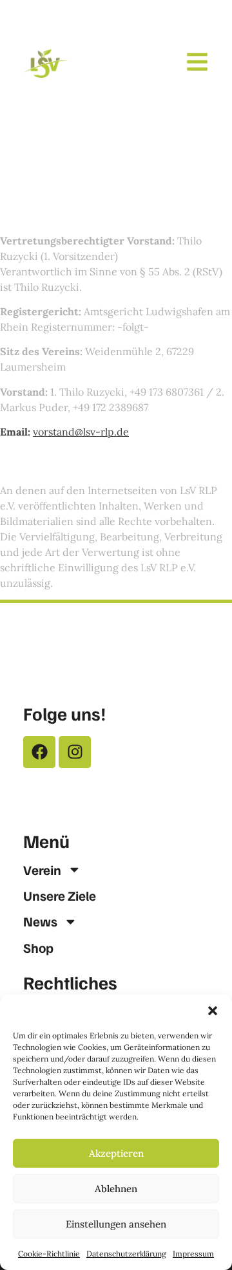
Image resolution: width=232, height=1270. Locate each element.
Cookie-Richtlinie (49, 1253)
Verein (42, 869)
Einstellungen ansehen (116, 1224)
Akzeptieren (116, 1153)
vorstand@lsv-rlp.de (81, 431)
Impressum (193, 1253)
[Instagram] (75, 752)
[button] (212, 1010)
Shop (38, 947)
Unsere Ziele (59, 895)
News (40, 921)
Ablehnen (116, 1189)
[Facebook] (39, 752)
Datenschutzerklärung (126, 1253)
